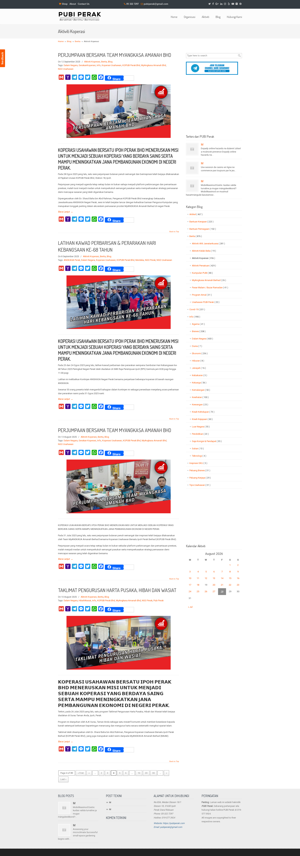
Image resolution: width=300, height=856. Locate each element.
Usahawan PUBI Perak (205, 302)
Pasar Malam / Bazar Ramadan (210, 287)
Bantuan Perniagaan (202, 229)
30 (153, 773)
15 (230, 578)
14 (222, 578)
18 (198, 585)
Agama (198, 324)
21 (222, 585)
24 (190, 591)
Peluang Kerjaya (200, 477)
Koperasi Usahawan (111, 65)
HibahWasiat (85, 600)
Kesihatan (200, 397)
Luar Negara (201, 426)
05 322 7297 (132, 4)
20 (146, 773)
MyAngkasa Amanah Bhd (153, 65)
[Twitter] (209, 4)
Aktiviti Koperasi (92, 62)
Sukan (198, 448)
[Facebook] (213, 4)
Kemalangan (201, 390)
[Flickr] (236, 4)
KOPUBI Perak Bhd (131, 65)
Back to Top (174, 231)
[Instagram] (225, 4)
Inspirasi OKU (198, 463)
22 (230, 585)
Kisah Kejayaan (202, 419)
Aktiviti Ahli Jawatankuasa (208, 243)
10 (139, 773)
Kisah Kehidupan (203, 412)
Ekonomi (200, 353)
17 (190, 585)
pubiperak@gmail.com (156, 4)
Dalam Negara (71, 65)
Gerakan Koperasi (87, 440)
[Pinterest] (240, 4)
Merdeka (139, 260)
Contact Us (83, 4)
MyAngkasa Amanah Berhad (209, 280)
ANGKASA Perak (72, 260)
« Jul (190, 607)
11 (198, 578)
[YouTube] (233, 4)
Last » (63, 779)
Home (61, 41)
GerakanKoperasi (87, 65)
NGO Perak (150, 260)
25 (198, 591)
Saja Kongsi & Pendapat (207, 441)
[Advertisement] (214, 106)
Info (99, 65)
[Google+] (217, 4)
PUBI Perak (79, 16)
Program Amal (202, 295)
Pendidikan (200, 434)
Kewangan (200, 404)
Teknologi (199, 456)
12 (206, 578)
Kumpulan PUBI (202, 273)
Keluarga (199, 382)
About (72, 4)
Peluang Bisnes (199, 470)
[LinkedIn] (221, 4)
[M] (192, 149)
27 (214, 591)
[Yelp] (228, 4)
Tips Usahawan (199, 485)
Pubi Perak (158, 600)
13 (214, 578)
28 (222, 591)
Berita (77, 41)
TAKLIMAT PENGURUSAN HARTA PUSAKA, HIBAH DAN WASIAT (117, 590)
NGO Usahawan (65, 69)
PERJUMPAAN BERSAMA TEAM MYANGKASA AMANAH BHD (114, 55)
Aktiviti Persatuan (204, 265)
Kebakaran (199, 375)
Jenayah (199, 368)
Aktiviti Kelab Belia (204, 251)
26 (206, 591)
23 (238, 585)
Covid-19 (197, 309)
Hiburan (198, 360)
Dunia (197, 346)
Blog (69, 41)
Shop (64, 4)
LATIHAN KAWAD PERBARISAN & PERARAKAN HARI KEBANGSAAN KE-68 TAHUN (107, 246)
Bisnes (199, 331)
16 (238, 578)
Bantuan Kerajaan (201, 221)
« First (81, 773)
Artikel (196, 214)
